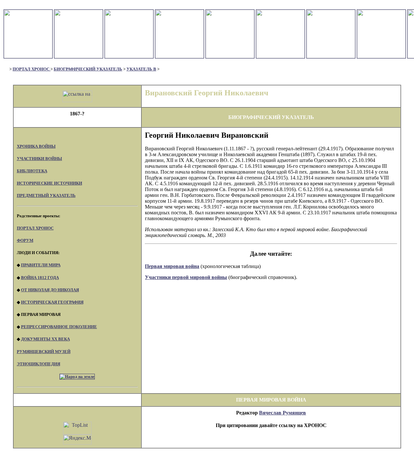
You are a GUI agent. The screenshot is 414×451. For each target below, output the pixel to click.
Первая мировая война (172, 266)
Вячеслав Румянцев (282, 412)
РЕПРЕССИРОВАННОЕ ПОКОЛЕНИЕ (59, 326)
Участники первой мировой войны (186, 277)
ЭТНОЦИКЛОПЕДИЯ (38, 363)
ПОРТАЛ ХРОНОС (31, 69)
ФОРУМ (25, 240)
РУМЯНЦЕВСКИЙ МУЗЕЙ (44, 351)
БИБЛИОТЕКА (32, 170)
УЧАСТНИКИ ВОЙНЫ (39, 158)
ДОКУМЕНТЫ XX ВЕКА (45, 339)
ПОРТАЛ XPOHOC (35, 228)
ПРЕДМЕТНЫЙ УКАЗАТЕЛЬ (46, 195)
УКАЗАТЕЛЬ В (141, 69)
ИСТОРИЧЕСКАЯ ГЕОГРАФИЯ (52, 302)
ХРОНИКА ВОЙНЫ (36, 146)
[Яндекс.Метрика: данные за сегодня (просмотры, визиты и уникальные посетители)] (77, 440)
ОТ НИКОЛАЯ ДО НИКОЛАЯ (50, 289)
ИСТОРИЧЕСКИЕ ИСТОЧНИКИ (49, 183)
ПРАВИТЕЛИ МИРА (40, 265)
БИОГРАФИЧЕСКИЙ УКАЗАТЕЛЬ (88, 69)
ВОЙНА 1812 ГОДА (40, 277)
